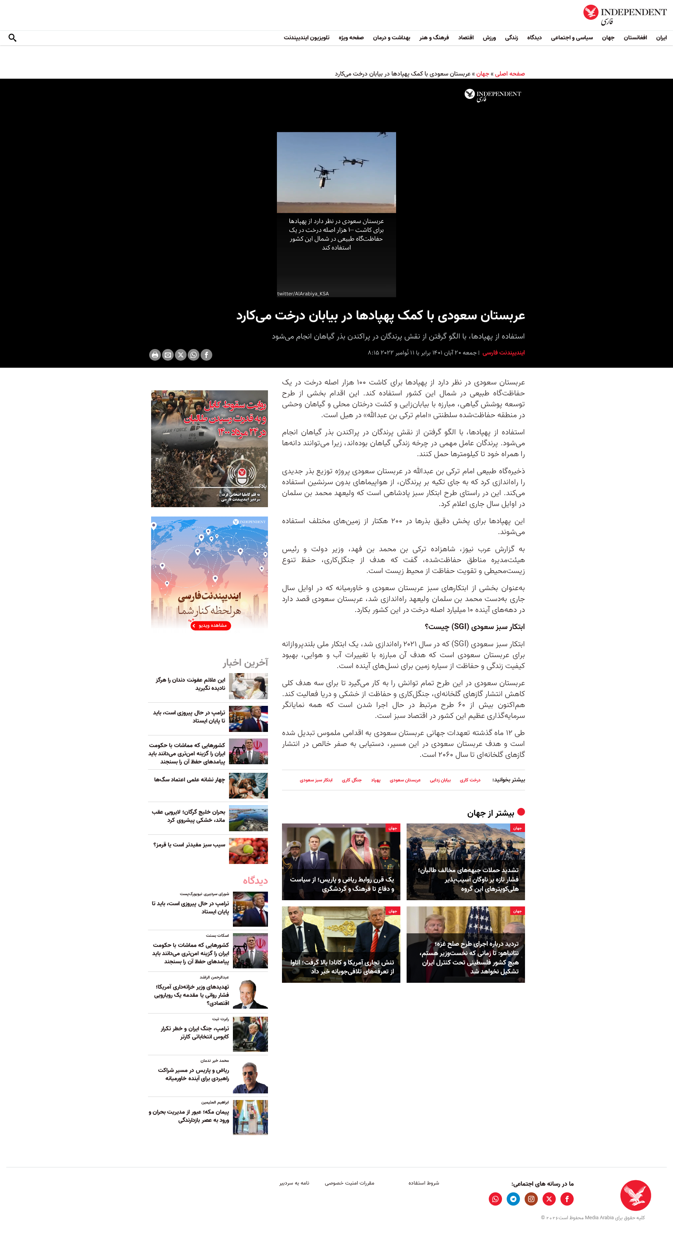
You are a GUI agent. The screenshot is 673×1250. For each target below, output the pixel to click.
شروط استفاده (424, 1183)
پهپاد (376, 780)
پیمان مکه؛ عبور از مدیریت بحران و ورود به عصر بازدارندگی (189, 1116)
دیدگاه (534, 37)
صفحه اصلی (510, 74)
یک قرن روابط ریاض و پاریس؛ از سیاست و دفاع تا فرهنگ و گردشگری (342, 884)
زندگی (511, 37)
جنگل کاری (352, 780)
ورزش (489, 37)
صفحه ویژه (351, 37)
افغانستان (635, 37)
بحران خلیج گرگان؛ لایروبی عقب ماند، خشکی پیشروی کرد (188, 816)
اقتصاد (466, 37)
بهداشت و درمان (391, 37)
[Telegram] (513, 1199)
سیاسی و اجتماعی (572, 37)
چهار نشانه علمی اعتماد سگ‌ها (189, 780)
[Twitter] (181, 355)
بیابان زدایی (440, 780)
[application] (336, 191)
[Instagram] (531, 1199)
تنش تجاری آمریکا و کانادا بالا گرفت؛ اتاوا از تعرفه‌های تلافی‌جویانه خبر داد (342, 967)
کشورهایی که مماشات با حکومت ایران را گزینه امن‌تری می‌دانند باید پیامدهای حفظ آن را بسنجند (186, 754)
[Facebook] (206, 355)
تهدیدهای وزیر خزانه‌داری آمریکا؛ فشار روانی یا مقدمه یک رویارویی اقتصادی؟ (191, 995)
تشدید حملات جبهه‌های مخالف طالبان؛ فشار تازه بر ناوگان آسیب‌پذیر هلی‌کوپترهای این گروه (468, 880)
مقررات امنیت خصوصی (349, 1183)
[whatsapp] (495, 1199)
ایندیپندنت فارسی (503, 353)
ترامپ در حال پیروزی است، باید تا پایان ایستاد (189, 717)
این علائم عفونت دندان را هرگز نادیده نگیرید (190, 684)
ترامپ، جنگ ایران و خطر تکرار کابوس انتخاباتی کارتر (195, 1033)
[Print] (155, 355)
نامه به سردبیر (294, 1183)
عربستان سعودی (405, 780)
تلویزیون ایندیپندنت (306, 37)
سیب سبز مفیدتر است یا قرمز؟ (189, 845)
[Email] (168, 355)
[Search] (12, 38)
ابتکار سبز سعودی (316, 780)
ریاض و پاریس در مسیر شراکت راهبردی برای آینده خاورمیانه (193, 1074)
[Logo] (493, 96)
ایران (661, 37)
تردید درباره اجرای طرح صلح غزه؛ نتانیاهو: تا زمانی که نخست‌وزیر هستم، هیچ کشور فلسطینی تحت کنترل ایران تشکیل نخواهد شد (469, 958)
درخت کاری (470, 780)
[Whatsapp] (193, 355)
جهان (608, 37)
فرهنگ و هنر (434, 37)
